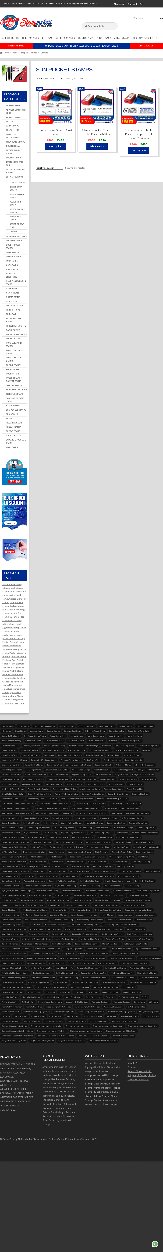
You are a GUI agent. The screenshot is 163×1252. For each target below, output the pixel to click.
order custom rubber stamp (46, 890)
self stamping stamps (10, 852)
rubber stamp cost (54, 765)
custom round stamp (10, 779)
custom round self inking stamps (15, 871)
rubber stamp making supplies (107, 900)
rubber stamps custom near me (143, 982)
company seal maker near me (42, 953)
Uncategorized (14, 435)
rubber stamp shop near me (135, 944)
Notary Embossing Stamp (148, 1011)
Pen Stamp (47, 38)
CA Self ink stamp (38, 1016)
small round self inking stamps (105, 905)
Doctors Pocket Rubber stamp (50, 1002)
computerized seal (11, 595)
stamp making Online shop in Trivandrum (19, 803)
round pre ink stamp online (39, 794)
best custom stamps (58, 915)
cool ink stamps (56, 861)
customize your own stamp (13, 905)
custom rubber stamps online (36, 818)
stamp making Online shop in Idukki (86, 808)
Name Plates (12, 288)
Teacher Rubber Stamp (129, 1016)
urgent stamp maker (10, 784)
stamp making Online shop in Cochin (112, 798)
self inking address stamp (54, 745)
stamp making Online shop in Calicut (91, 803)
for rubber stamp (50, 823)
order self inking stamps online (69, 842)
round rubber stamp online (13, 794)
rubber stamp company (11, 740)
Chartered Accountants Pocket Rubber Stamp (55, 1036)
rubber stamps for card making (14, 760)
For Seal (13, 613)
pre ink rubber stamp (112, 760)
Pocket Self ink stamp (132, 992)
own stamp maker (152, 871)
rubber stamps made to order (14, 861)
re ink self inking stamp (144, 881)
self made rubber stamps (72, 890)
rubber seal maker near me (12, 963)
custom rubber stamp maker (98, 847)
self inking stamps (66, 726)
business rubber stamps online (108, 910)
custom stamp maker (10, 745)
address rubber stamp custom (119, 919)
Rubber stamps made (75, 861)
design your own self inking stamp (85, 924)
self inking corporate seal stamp (34, 910)
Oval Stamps (12, 301)
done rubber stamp (10, 876)
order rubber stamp (74, 784)
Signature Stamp (14, 394)
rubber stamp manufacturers (70, 755)
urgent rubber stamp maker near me (16, 949)
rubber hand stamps (119, 861)
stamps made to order (73, 847)
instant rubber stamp (34, 765)
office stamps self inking (81, 910)
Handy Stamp (79, 992)
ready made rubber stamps (13, 789)
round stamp (20, 731)
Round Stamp (85, 38)
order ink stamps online (80, 871)
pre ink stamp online (76, 750)
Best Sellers (12, 130)
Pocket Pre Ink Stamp (10, 997)
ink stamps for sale (59, 910)
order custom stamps (109, 818)
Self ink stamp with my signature (121, 1011)
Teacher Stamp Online (92, 1016)
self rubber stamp (85, 827)
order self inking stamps (103, 866)
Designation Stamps (16, 236)
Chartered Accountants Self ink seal (51, 1031)
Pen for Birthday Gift (10, 1002)
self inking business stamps (85, 895)
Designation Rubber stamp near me (103, 1040)
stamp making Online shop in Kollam (17, 813)
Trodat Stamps (13, 431)
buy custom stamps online (133, 905)
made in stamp (27, 876)
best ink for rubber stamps (40, 895)
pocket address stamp (13, 638)
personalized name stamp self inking (17, 987)
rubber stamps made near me (123, 977)
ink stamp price (36, 847)
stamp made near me (64, 968)
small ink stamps (103, 827)
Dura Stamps (12, 252)
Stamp (20, 696)
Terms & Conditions (138, 1079)
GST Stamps (12, 265)
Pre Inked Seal (9, 660)
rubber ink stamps (9, 750)
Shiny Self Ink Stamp (16, 389)
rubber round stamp (36, 837)
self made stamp (132, 886)
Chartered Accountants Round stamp (93, 1036)
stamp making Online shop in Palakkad (92, 813)
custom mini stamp (10, 910)
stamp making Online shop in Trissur (16, 808)
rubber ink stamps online (75, 929)
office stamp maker (123, 842)
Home (6, 3)
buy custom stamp (31, 832)
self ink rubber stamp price (85, 818)
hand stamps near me (80, 987)
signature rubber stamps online (38, 886)
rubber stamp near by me (66, 973)
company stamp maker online (78, 765)
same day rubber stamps (149, 977)
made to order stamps (122, 890)
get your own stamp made (128, 876)
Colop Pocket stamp (94, 997)
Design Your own (15, 176)
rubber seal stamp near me (149, 958)
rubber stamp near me (61, 944)
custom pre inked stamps (71, 823)
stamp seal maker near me (97, 949)
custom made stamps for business (36, 939)
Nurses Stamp (139, 1002)
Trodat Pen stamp (34, 992)
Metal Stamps (121, 38)
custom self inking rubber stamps (15, 842)
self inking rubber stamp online (145, 832)
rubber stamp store (106, 726)
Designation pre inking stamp (42, 1040)
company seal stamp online (56, 770)
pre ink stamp (23, 726)
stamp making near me (73, 949)
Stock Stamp (12, 405)
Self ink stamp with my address (87, 1007)
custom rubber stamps (11, 736)
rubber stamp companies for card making (120, 924)
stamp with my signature (63, 1011)
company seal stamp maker (13, 857)
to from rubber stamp (115, 939)
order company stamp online (121, 857)
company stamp (125, 726)
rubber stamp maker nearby (38, 827)
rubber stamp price (33, 740)
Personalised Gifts (16, 326)
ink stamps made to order (91, 939)
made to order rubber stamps (139, 934)
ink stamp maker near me (41, 968)
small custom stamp (80, 866)
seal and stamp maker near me (81, 963)
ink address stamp (62, 895)
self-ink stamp (14, 685)
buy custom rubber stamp (65, 886)
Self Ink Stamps (14, 385)
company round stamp (70, 760)
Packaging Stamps (15, 305)
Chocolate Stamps (15, 141)
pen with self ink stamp (113, 1007)
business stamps (76, 736)
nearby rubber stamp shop (100, 750)
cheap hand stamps (60, 934)
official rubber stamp (143, 842)
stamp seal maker (116, 731)
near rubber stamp (102, 770)
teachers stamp (17, 703)
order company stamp (140, 861)
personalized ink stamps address (35, 944)
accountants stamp (12, 584)
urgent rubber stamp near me (14, 953)
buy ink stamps (39, 871)
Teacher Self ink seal (32, 1021)
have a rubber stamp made (56, 924)
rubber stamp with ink (146, 827)
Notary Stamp (13, 297)
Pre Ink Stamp (16, 670)
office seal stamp (123, 765)
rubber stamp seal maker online (146, 847)
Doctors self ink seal (121, 1002)
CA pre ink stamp (56, 1016)
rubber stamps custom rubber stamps (45, 929)
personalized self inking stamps (44, 760)
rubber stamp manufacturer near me (93, 953)
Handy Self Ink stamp (52, 997)
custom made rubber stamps (84, 779)
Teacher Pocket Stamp (98, 1021)
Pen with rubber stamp (128, 997)
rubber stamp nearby (103, 765)
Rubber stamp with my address (58, 1007)
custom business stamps (118, 794)
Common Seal (13, 146)
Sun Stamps (12, 414)
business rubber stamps (11, 774)
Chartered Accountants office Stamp (121, 1031)
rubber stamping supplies (38, 789)
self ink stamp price (92, 760)
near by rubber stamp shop (148, 770)
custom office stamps (97, 861)
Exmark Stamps (13, 256)
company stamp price (138, 823)
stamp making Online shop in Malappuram (54, 813)
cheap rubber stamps (81, 770)
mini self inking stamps (31, 866)
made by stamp (101, 852)
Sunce (9, 418)
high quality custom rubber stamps (16, 890)
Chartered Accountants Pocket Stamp (17, 1036)
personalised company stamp (84, 934)
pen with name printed (135, 1007)
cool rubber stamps (56, 857)
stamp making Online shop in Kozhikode (56, 803)
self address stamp (107, 779)
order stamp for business (130, 871)
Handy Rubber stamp (31, 997)
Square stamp (9, 696)
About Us (50, 3)
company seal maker (31, 745)
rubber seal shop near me (115, 968)
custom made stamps (31, 755)
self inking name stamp (68, 977)
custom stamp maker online (64, 789)
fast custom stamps (10, 939)
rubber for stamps (56, 852)
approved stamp (36, 731)
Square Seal (15, 692)
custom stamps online (54, 740)
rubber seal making (135, 789)
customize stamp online (122, 852)
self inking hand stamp (11, 886)
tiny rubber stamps (70, 876)
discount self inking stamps (65, 939)
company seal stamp (72, 731)
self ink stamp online (29, 750)
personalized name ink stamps (105, 987)
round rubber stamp (95, 736)
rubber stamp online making (79, 852)
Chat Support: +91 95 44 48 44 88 (82, 3)
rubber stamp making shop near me (41, 958)
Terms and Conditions (21, 3)
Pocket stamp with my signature (36, 1011)
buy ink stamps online (11, 881)
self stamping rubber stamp (97, 890)
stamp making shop (140, 794)
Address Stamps (65, 38)
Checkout (60, 3)
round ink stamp (50, 832)
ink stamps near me (57, 963)
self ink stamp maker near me (121, 973)
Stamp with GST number (12, 1007)
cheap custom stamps (82, 900)
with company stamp (10, 915)
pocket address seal (12, 634)
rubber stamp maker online (139, 731)
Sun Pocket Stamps (16, 410)
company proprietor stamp (93, 794)
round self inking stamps (131, 740)
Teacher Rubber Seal (150, 1016)
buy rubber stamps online (35, 736)
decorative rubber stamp (35, 774)
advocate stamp (17, 591)
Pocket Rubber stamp (110, 992)
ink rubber (112, 740)
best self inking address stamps (90, 919)
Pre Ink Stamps (13, 365)
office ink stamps (9, 900)
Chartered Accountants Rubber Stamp (108, 1026)
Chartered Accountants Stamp (14, 1026)
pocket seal (8, 645)
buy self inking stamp (113, 886)
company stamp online (11, 765)
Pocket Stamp (13, 338)
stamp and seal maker (61, 818)
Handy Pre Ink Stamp (73, 997)
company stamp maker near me (125, 953)
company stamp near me (94, 958)
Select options (55, 146)
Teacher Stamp (73, 1016)
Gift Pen (145, 997)
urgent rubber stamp (94, 755)
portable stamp (18, 656)
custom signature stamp (12, 770)
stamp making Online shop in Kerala (42, 798)
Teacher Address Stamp (54, 1021)
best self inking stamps (123, 827)
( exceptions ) (109, 46)
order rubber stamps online (126, 750)
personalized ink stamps (32, 784)
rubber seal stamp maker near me (134, 963)
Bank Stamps (12, 125)
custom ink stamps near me (13, 982)
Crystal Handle (17, 182)
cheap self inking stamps (33, 779)
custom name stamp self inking (84, 982)
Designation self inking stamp (14, 1040)
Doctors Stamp (14, 240)
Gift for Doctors (28, 1002)
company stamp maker (124, 745)
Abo (130, 1063)
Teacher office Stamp (76, 1021)
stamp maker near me (111, 944)
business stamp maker (11, 832)
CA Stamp (6, 1016)
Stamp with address (34, 1007)
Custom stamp (13, 157)
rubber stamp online (144, 726)
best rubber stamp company (31, 900)
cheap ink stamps (124, 915)
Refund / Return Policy (140, 1071)
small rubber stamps (128, 779)
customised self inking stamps (14, 847)
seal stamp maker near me (12, 958)
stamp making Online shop (13, 798)
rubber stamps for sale (95, 784)
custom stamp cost (33, 924)
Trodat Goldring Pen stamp (12, 992)
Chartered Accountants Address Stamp (86, 1031)
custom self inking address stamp (62, 881)
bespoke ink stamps (10, 944)
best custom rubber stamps (36, 919)
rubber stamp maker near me (86, 944)
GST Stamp (15, 616)
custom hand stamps (10, 823)
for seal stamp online (11, 818)
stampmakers (122, 832)
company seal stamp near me (89, 968)
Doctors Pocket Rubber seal (77, 1002)
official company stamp (132, 818)
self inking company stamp (77, 905)
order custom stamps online (56, 866)
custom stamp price (143, 919)
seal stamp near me (66, 953)
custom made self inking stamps (137, 900)
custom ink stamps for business (84, 915)
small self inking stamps (64, 827)
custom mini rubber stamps (34, 915)
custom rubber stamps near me (122, 958)
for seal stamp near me (42, 973)
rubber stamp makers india (44, 726)
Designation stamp (103, 774)
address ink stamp (121, 847)
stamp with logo (10, 699)
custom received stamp (138, 895)
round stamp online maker (13, 837)
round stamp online (10, 755)
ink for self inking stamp (144, 765)
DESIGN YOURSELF (142, 38)
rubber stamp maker (86, 726)
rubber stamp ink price (116, 823)
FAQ (157, 38)
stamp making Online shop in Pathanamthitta (130, 813)
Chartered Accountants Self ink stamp (17, 1031)
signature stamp (10, 688)
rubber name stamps (36, 963)
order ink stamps (55, 905)
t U (134, 1063)
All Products (10, 38)
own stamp (143, 857)
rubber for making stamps (12, 827)
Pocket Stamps (30, 38)
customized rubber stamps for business (106, 929)
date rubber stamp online (34, 852)
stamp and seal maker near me (14, 968)
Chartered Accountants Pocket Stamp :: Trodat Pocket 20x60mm (138, 134)
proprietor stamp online (81, 774)
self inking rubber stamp (95, 731)
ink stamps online (33, 770)
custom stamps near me (70, 958)
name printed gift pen (10, 1011)
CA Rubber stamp (20, 1016)
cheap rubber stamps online (147, 890)
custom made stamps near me (114, 982)
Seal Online (15, 678)
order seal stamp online (82, 837)
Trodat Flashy (13, 427)
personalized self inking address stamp (97, 876)
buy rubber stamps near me (43, 977)
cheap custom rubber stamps (14, 929)
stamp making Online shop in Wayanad (77, 798)
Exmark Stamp (9, 609)
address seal (8, 588)
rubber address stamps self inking (138, 910)
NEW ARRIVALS (12, 292)
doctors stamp (16, 606)
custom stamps (53, 731)
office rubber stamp (96, 740)
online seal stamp (135, 784)
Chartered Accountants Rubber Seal (142, 1026)
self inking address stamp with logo (83, 745)
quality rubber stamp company (118, 881)
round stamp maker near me (141, 968)
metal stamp (15, 620)
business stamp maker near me (94, 977)
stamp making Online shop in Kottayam (51, 808)
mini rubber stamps (104, 837)
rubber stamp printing (134, 760)
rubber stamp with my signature (91, 1011)
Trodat (13, 231)
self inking (146, 750)
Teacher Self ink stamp (11, 1021)
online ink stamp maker (58, 837)
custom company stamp (95, 857)
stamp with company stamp (13, 934)
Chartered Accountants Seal (77, 1026)
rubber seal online (31, 823)
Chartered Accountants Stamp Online (46, 1026)
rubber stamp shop (57, 736)
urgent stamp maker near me (146, 949)
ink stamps (6, 731)
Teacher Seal (111, 1016)
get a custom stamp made (105, 871)
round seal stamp (134, 736)
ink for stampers (53, 847)
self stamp (106, 745)
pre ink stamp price (148, 779)
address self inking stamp (34, 881)
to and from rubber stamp (62, 919)
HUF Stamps (12, 269)
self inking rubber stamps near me (15, 973)
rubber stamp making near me (47, 949)
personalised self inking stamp (98, 842)
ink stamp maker (113, 755)
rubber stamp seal (115, 736)
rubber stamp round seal (58, 779)
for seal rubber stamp (59, 774)
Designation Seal (121, 774)
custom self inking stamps (148, 745)
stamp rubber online (94, 823)
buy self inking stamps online (73, 832)
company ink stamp (125, 866)
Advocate (11, 121)
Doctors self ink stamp (101, 1002)
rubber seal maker (116, 784)
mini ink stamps (107, 915)
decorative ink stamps (136, 929)
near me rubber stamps (146, 973)
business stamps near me (38, 982)
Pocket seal (110, 997)
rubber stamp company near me (15, 977)
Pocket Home (13, 330)
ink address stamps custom (112, 934)
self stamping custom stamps (112, 895)
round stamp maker (75, 740)
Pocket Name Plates (16, 334)
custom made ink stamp (90, 886)
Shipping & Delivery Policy (142, 1075)
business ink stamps (38, 861)
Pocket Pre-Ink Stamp (13, 642)
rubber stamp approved (123, 770)
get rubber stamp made (42, 842)
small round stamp (10, 866)
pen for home (13, 309)
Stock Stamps (103, 38)
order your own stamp (38, 934)
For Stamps (12, 260)
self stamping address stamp (13, 895)
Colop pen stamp (128, 987)
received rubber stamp (113, 789)
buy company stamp (57, 871)
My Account (119, 4)
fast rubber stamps (36, 857)
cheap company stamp (11, 924)
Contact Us (38, 3)
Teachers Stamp (14, 422)
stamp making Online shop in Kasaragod (122, 808)
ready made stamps (144, 852)
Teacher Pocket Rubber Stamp (124, 1021)
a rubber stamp (74, 857)
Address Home (13, 105)
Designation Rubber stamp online (71, 1040)
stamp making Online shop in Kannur (125, 803)
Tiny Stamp (93, 992)
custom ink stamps (132, 755)
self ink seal (49, 755)
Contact (132, 1067)
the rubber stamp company (101, 832)
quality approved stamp (90, 789)
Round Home (12, 369)
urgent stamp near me (107, 963)
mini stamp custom (36, 905)
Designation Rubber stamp (143, 774)
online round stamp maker (53, 750)
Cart (142, 4)
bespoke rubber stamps (145, 915)
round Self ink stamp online (66, 794)
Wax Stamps (12, 447)
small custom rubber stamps (140, 939)
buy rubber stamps (54, 784)
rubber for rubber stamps (90, 881)
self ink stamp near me (121, 949)
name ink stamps (60, 982)
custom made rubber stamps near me (51, 987)
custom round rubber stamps (128, 837)
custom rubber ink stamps (58, 900)
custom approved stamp (48, 876)
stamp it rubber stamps (11, 919)
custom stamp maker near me (93, 973)
